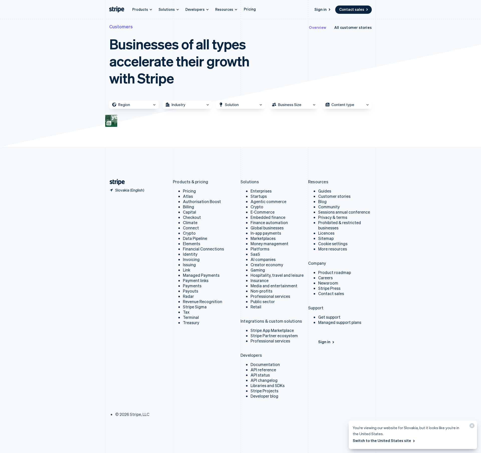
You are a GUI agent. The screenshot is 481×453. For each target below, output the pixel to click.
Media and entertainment (274, 285)
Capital (189, 212)
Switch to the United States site (382, 440)
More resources (332, 248)
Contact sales (351, 9)
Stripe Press (329, 288)
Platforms (260, 248)
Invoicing (191, 259)
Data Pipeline (195, 238)
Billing (188, 206)
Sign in (320, 9)
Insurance (260, 280)
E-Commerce (263, 212)
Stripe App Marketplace (272, 330)
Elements (191, 243)
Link (186, 270)
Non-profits (261, 291)
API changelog (264, 380)
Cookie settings (332, 243)
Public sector (263, 301)
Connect (191, 227)
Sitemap (326, 238)
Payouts (190, 291)
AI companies (263, 259)
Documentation (265, 364)
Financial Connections (203, 248)
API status (260, 375)
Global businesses (267, 227)
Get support (329, 317)
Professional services (270, 296)
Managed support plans (339, 322)
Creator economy (267, 264)
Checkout (192, 217)
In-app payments (266, 233)
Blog (322, 201)
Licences (326, 233)
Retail (256, 306)
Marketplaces (263, 238)
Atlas (188, 196)
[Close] (471, 427)
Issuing (189, 264)
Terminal (191, 317)
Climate (190, 222)
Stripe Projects (264, 390)
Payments (192, 285)
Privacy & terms (332, 217)
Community (329, 206)
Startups (259, 196)
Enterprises (261, 191)
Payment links (195, 280)
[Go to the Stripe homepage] (115, 182)
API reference (263, 369)
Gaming (258, 270)
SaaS (255, 254)
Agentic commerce (268, 201)
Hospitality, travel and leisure (277, 275)
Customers (121, 26)
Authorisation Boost (202, 201)
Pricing (250, 9)
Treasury (191, 322)
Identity (190, 254)
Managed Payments (201, 275)
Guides (324, 191)
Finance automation (269, 222)
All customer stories (353, 27)
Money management (269, 243)
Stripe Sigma (195, 306)
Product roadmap (334, 272)
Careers (325, 277)
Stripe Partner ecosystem (274, 335)
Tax (186, 312)
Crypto (189, 233)
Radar (188, 296)
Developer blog (264, 396)
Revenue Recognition (202, 301)
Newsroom (328, 283)
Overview (317, 27)
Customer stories (334, 196)
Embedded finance (268, 217)
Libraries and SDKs (268, 385)
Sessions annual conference (344, 212)
